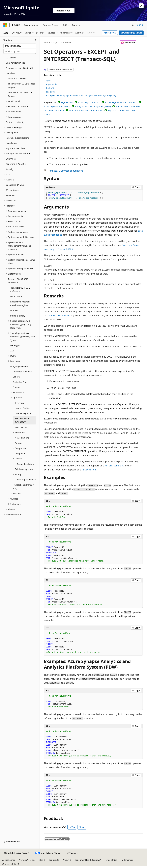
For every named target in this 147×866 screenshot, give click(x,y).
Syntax (49, 80)
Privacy (66, 860)
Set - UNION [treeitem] (21, 427)
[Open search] (133, 25)
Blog (41, 860)
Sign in (140, 24)
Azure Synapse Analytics (57, 106)
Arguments (51, 84)
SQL (55, 42)
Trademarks (126, 860)
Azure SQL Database (89, 102)
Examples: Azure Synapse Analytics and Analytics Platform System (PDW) (81, 95)
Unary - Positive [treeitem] (22, 408)
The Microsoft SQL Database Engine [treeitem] (21, 85)
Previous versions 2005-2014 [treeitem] (19, 68)
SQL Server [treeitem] (11, 57)
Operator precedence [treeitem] (25, 479)
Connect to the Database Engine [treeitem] (20, 94)
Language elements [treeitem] (22, 371)
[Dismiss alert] (141, 5)
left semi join (89, 469)
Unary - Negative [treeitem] (23, 413)
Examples (50, 91)
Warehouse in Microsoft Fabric (86, 110)
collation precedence (58, 315)
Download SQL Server (131, 32)
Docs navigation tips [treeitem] (15, 62)
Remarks (50, 87)
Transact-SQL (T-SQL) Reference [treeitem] (20, 289)
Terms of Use (111, 860)
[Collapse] (35, 40)
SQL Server (66, 42)
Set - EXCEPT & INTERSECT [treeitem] (22, 420)
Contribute (54, 860)
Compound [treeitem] (20, 453)
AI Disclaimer (8, 860)
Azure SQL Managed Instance (121, 102)
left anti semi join (114, 465)
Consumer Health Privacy (87, 860)
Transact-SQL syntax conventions (65, 170)
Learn (47, 42)
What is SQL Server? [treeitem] (17, 78)
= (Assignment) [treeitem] (22, 437)
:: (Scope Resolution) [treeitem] (24, 464)
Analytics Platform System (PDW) (93, 106)
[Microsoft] (5, 25)
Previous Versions (27, 860)
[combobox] (19, 46)
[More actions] (140, 42)
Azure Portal (110, 32)
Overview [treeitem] (19, 403)
